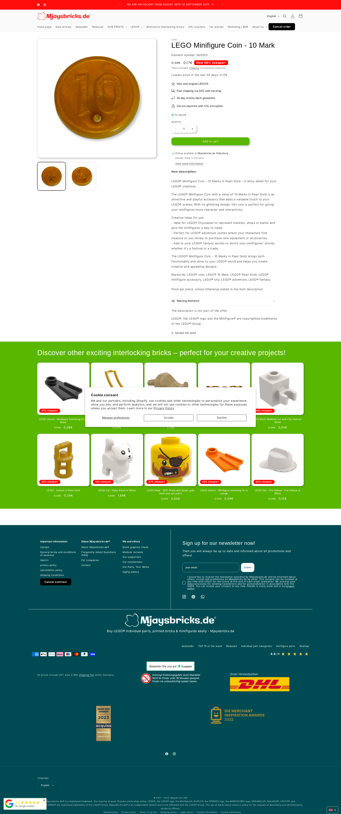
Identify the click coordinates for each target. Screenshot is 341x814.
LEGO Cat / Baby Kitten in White (117, 490)
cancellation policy (51, 570)
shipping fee (86, 674)
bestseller (188, 646)
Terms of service (148, 812)
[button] (117, 27)
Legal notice (186, 812)
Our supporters (132, 556)
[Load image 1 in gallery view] (51, 176)
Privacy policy (128, 812)
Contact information (206, 812)
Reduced (231, 646)
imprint (44, 560)
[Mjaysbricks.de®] (9, 808)
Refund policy (111, 812)
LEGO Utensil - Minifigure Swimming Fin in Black (63, 421)
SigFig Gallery (131, 571)
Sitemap (304, 646)
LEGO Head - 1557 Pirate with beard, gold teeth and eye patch (170, 492)
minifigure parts (285, 646)
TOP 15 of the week (210, 646)
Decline (222, 418)
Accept (169, 418)
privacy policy (48, 565)
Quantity (176, 121)
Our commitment (132, 561)
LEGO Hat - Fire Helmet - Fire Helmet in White (277, 492)
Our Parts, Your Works (136, 566)
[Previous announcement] (118, 4)
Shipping (194, 68)
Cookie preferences (231, 812)
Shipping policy (168, 812)
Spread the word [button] (185, 332)
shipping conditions (52, 575)
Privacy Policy (164, 408)
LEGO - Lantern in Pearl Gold (63, 490)
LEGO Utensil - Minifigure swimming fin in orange (224, 492)
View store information (189, 163)
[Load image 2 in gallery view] (81, 176)
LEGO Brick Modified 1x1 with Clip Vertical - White (278, 421)
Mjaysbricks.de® (179, 797)
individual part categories (256, 646)
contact (44, 547)
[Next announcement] (222, 4)
